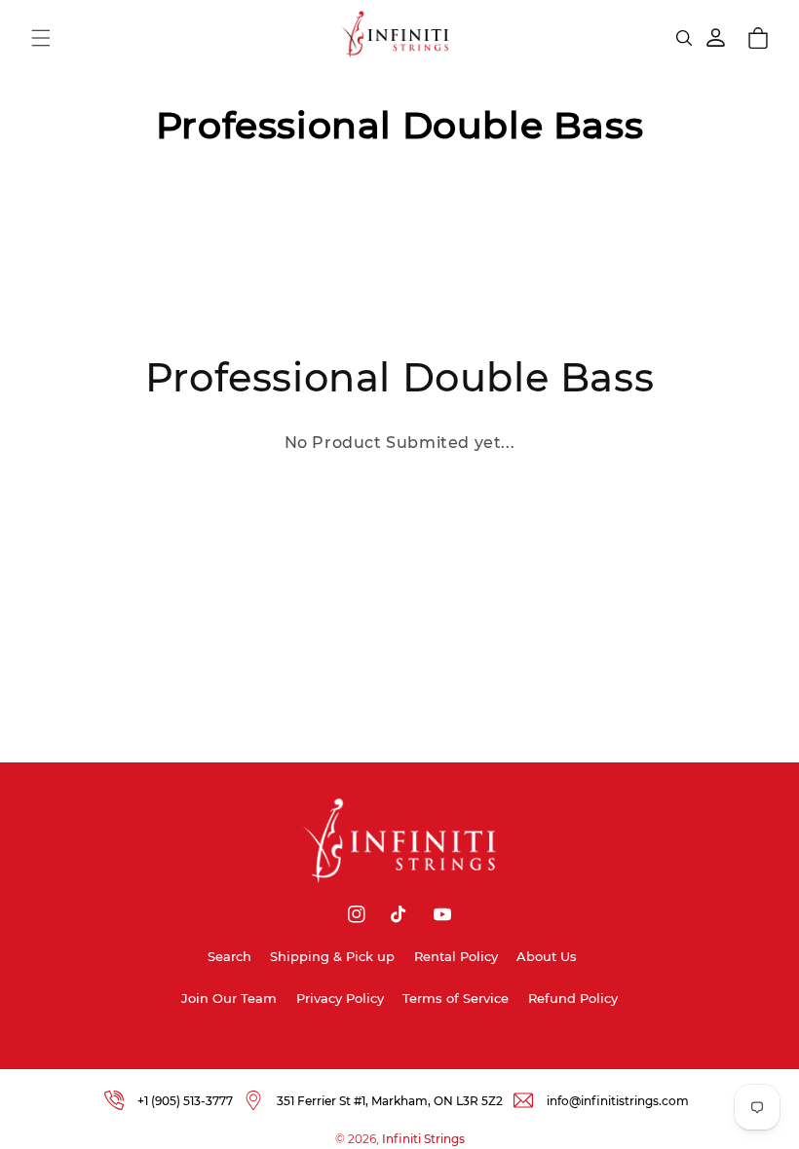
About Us (546, 956)
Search (229, 956)
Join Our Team (229, 998)
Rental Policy (456, 956)
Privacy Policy (340, 998)
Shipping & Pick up (332, 956)
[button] (40, 38)
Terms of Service (455, 998)
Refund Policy (573, 998)
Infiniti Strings (423, 1138)
